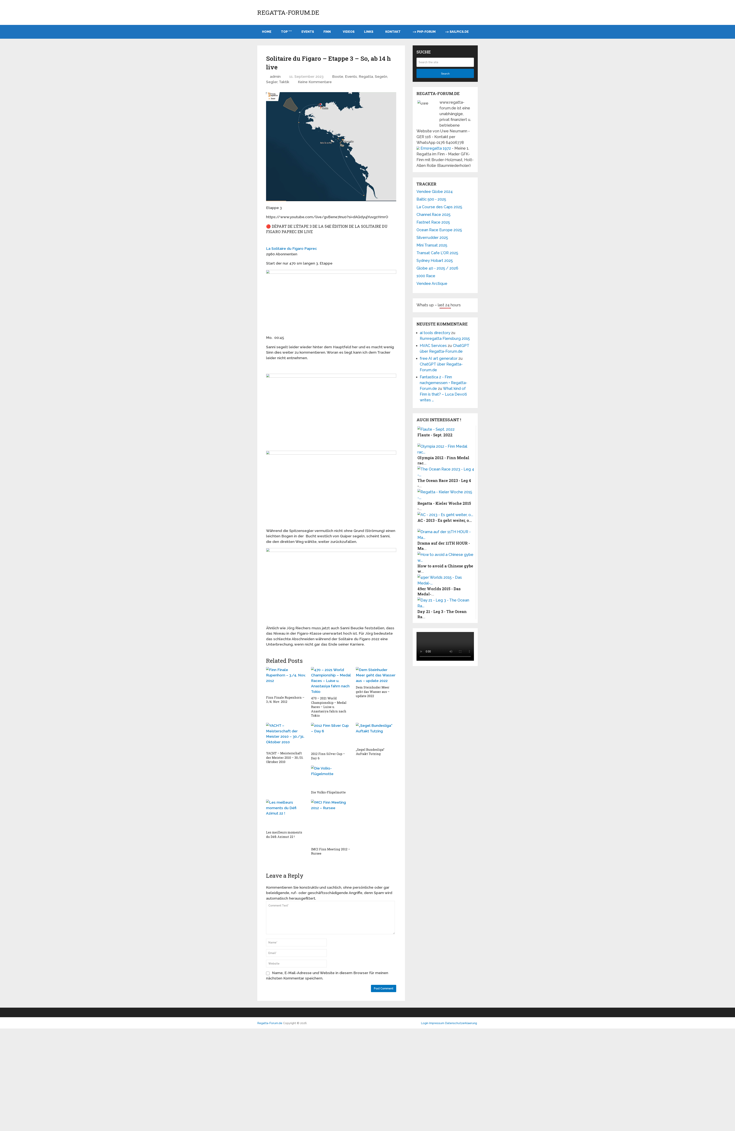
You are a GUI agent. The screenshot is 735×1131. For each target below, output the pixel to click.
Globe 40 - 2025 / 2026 (437, 268)
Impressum (437, 1023)
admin (275, 76)
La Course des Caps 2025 (439, 207)
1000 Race (425, 276)
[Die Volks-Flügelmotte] (331, 776)
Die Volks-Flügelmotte (328, 792)
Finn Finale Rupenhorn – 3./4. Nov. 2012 (285, 699)
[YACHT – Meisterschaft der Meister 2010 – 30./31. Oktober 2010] (286, 736)
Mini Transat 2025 (431, 245)
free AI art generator (438, 358)
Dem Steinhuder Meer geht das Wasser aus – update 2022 (373, 691)
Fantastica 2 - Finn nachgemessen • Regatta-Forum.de (443, 383)
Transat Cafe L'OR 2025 (437, 253)
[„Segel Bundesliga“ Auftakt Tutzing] (376, 734)
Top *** (286, 32)
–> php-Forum (424, 32)
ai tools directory (435, 332)
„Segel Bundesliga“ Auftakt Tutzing (370, 751)
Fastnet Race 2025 (433, 222)
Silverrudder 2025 (432, 237)
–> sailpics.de (457, 32)
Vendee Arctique (431, 283)
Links (368, 32)
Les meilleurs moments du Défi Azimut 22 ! (284, 834)
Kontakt (393, 32)
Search (445, 73)
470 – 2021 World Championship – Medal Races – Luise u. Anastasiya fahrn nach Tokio (328, 706)
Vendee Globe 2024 (434, 191)
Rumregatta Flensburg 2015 (445, 338)
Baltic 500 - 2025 (431, 199)
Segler (271, 82)
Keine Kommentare (315, 82)
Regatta (366, 76)
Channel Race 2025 (433, 214)
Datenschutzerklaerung (461, 1023)
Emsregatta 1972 (436, 148)
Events (307, 32)
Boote (337, 76)
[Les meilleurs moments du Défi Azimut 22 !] (286, 814)
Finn (327, 32)
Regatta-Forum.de (288, 12)
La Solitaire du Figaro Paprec (291, 248)
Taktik (284, 82)
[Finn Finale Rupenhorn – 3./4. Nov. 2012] (286, 680)
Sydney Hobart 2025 (434, 260)
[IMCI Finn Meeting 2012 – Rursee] (331, 822)
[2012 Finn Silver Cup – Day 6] (331, 736)
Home (266, 32)
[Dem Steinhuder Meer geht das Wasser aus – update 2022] (376, 675)
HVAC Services (433, 345)
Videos (348, 32)
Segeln (381, 76)
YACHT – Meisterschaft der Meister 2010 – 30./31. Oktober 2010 (285, 757)
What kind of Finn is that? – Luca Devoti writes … (443, 394)
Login (424, 1023)
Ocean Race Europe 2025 (439, 230)
